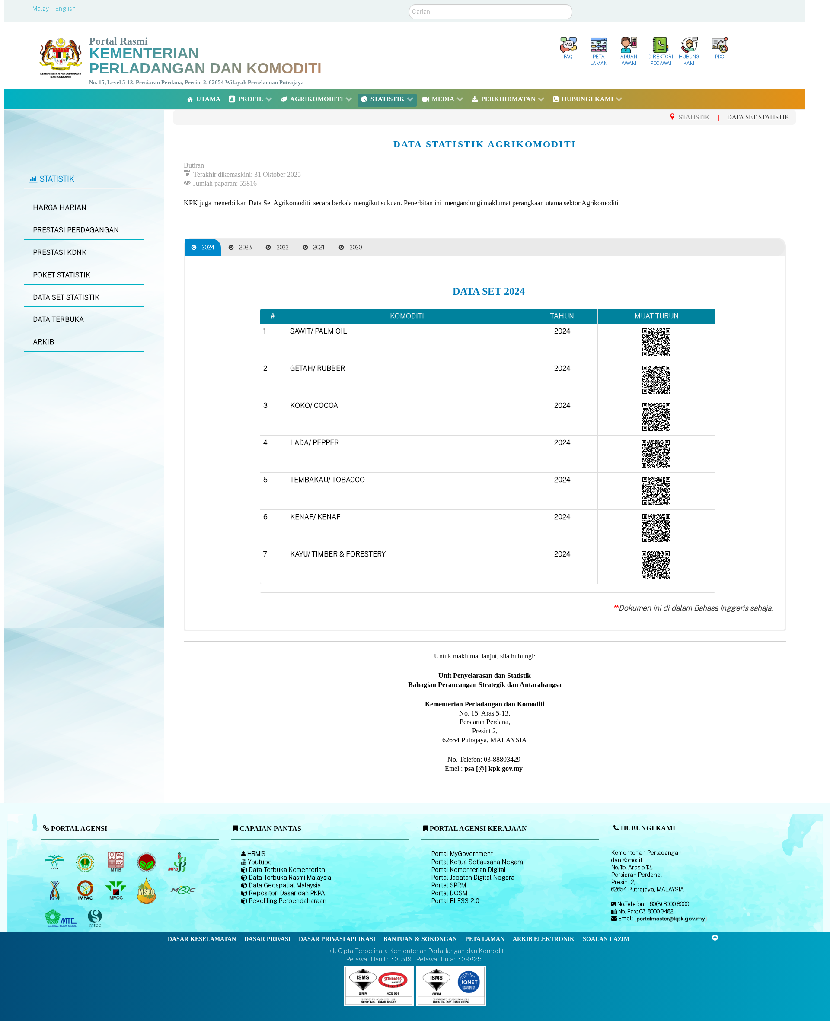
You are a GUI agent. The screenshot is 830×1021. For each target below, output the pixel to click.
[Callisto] (379, 985)
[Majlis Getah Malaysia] (182, 890)
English (65, 8)
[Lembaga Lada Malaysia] (177, 862)
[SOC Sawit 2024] (656, 341)
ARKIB (43, 342)
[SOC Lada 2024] (655, 453)
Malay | (43, 8)
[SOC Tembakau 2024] (656, 490)
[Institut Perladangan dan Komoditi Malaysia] (85, 890)
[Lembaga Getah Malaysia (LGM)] (85, 862)
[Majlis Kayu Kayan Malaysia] (62, 918)
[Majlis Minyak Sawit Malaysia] (116, 890)
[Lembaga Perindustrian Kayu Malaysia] (116, 862)
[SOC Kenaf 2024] (656, 527)
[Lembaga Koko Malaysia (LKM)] (147, 862)
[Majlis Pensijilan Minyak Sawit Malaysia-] (147, 890)
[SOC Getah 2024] (656, 379)
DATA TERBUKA (58, 319)
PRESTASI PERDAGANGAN (76, 230)
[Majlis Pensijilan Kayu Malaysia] (95, 918)
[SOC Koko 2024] (656, 416)
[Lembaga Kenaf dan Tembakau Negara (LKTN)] (55, 890)
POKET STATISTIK (61, 275)
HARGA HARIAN (59, 208)
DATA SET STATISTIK (66, 297)
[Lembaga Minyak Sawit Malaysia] (55, 862)
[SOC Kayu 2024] (655, 564)
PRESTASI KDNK (59, 252)
